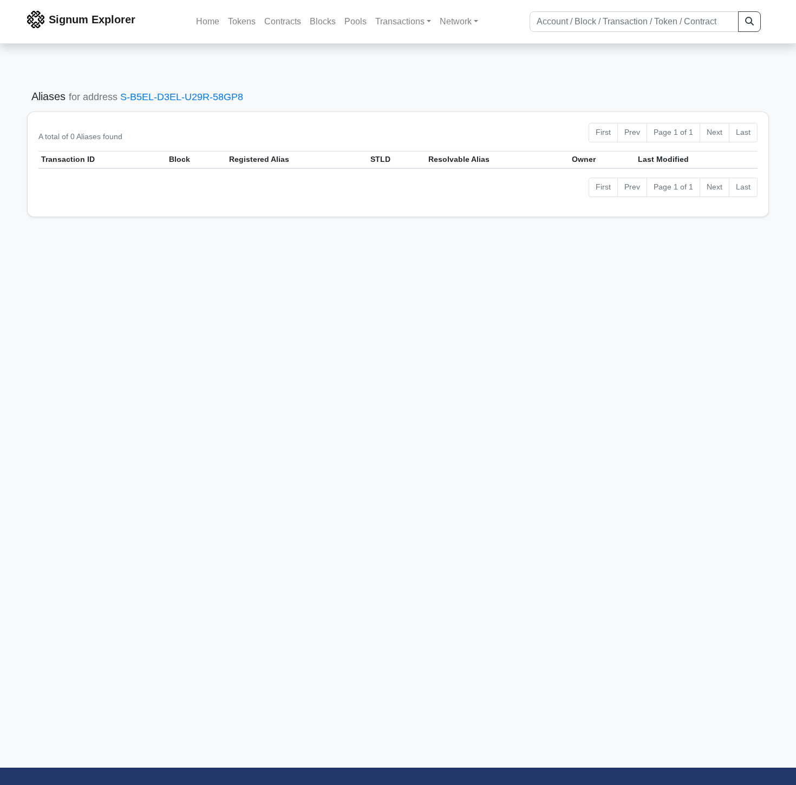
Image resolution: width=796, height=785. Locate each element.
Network (456, 21)
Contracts (282, 21)
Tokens (242, 21)
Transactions (400, 21)
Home (207, 21)
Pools (355, 21)
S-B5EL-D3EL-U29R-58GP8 (181, 96)
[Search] (749, 21)
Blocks (323, 21)
